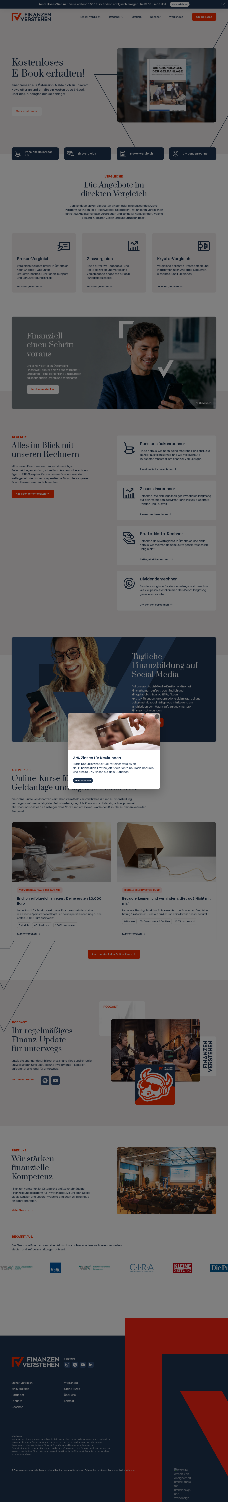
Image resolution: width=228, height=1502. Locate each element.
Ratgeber (114, 17)
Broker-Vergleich (90, 17)
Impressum (65, 1470)
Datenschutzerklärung (96, 1470)
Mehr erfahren (180, 4)
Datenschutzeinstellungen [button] (121, 1470)
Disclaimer (77, 1470)
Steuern (137, 17)
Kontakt (69, 1401)
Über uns (70, 1395)
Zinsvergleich (20, 1389)
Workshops (176, 17)
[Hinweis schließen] (223, 4)
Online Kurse (204, 17)
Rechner (155, 17)
